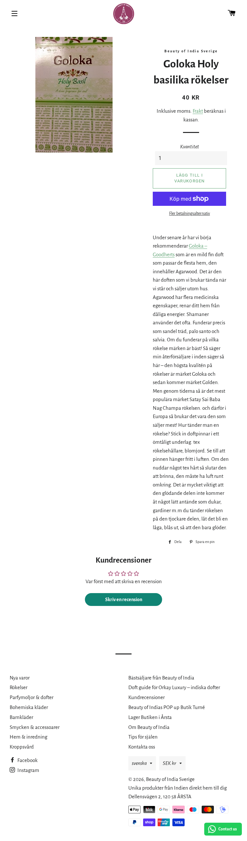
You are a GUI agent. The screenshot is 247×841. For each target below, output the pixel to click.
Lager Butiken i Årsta (150, 717)
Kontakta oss (141, 746)
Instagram (27, 770)
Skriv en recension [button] (123, 599)
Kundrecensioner (146, 697)
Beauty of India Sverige (170, 779)
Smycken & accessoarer (34, 727)
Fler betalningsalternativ (189, 213)
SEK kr (169, 763)
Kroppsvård (22, 746)
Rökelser (18, 687)
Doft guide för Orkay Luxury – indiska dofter (174, 687)
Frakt (198, 111)
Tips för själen (143, 737)
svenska (139, 763)
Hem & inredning (28, 737)
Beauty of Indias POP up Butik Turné (166, 707)
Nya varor (20, 677)
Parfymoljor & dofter (31, 697)
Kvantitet (189, 146)
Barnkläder (21, 717)
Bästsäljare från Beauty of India (161, 677)
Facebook (27, 760)
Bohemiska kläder (29, 707)
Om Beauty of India (148, 727)
